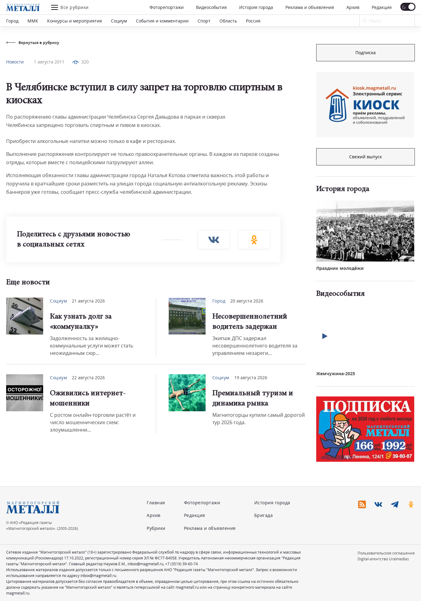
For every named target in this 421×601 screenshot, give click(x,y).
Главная (156, 503)
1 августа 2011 (49, 62)
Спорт (204, 21)
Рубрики (156, 528)
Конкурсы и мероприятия (74, 21)
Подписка (365, 52)
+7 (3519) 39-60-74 (181, 563)
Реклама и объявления (309, 7)
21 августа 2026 (88, 301)
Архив (352, 7)
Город (12, 21)
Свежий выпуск (365, 157)
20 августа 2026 (246, 301)
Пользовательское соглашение (386, 553)
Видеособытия (211, 7)
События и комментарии (162, 21)
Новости (15, 62)
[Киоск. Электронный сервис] (365, 104)
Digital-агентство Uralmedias (383, 559)
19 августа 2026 (250, 377)
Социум (119, 21)
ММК (32, 21)
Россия (253, 21)
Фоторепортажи (166, 7)
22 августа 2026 (88, 377)
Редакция (382, 7)
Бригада (263, 515)
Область (228, 21)
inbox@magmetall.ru (145, 563)
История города (256, 7)
